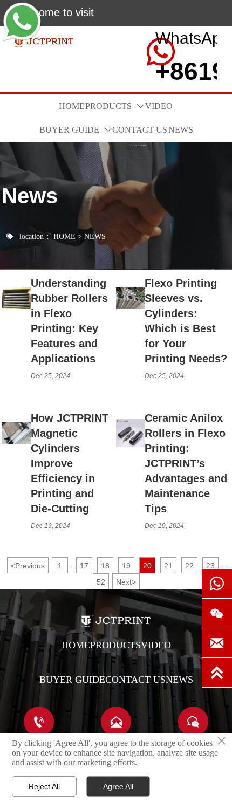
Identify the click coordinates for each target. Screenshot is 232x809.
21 (168, 565)
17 (84, 565)
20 (147, 565)
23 (210, 565)
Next (126, 582)
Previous (28, 565)
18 (105, 565)
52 (101, 582)
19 (126, 565)
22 (189, 565)
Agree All (118, 786)
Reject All (44, 786)
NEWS (95, 236)
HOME (64, 236)
